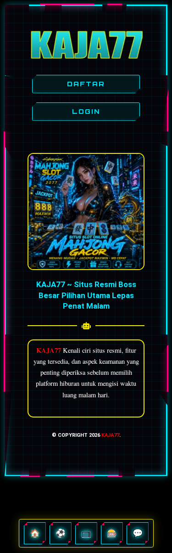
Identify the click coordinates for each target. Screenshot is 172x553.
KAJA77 (110, 435)
